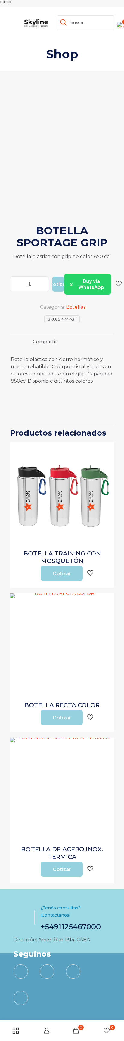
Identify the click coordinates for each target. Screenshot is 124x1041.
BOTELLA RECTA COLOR (62, 705)
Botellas (75, 307)
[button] (87, 284)
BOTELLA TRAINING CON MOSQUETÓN (62, 557)
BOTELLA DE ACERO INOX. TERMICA (62, 853)
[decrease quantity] (16, 284)
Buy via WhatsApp (91, 284)
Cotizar (58, 284)
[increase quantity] (42, 284)
